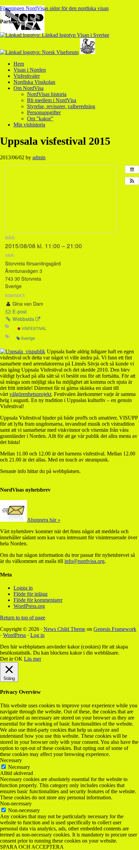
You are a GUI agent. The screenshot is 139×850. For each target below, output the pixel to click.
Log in (37, 635)
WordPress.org (29, 606)
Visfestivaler (26, 76)
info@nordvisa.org (84, 561)
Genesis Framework (114, 629)
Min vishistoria (29, 124)
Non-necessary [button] (16, 803)
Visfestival (33, 328)
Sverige (28, 338)
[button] (132, 181)
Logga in (23, 588)
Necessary (19, 767)
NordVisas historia (46, 94)
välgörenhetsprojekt (30, 394)
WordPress (14, 635)
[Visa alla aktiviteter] (132, 169)
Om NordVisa (28, 88)
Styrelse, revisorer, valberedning (61, 106)
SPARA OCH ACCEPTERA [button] (32, 847)
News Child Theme (64, 629)
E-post (19, 311)
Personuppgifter (44, 112)
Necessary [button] (11, 760)
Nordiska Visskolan (34, 82)
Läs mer (32, 659)
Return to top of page (22, 617)
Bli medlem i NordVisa (51, 100)
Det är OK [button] (11, 659)
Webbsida (23, 318)
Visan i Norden (29, 70)
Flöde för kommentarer (37, 600)
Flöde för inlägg (30, 594)
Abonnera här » (43, 520)
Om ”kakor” (40, 118)
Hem (18, 64)
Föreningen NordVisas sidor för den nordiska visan (54, 8)
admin (39, 157)
